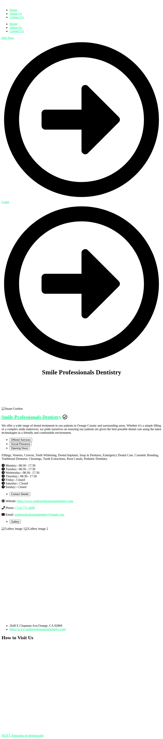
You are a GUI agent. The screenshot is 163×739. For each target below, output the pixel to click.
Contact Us (17, 31)
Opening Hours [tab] (19, 448)
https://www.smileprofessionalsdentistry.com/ (45, 501)
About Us (16, 27)
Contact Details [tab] (20, 494)
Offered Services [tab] (21, 439)
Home (13, 24)
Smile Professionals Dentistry (31, 417)
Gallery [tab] (15, 521)
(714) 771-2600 (25, 507)
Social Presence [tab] (20, 444)
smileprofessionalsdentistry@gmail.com (39, 514)
